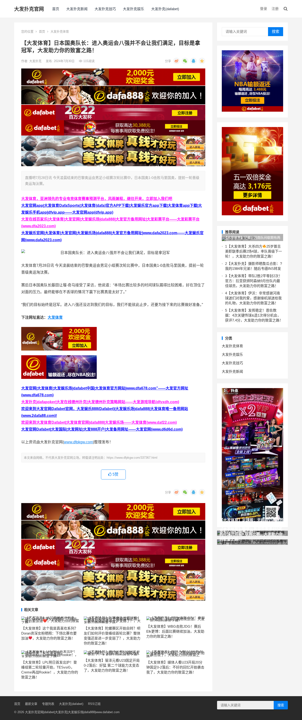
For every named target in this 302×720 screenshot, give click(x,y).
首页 (55, 9)
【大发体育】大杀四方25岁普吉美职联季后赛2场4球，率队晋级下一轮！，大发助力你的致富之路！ (253, 251)
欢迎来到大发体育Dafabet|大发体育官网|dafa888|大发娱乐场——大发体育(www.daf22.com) (99, 422)
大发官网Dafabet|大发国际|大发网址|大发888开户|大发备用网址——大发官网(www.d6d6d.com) (102, 429)
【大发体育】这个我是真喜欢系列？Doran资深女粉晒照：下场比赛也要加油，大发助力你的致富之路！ (49, 633)
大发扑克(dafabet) (165, 9)
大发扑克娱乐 (133, 9)
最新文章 (31, 704)
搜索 (275, 32)
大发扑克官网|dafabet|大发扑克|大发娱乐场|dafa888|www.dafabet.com (72, 712)
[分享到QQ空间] (202, 61)
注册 (275, 9)
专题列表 (48, 704)
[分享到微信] (185, 61)
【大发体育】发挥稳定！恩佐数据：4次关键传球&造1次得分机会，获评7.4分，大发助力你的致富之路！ (254, 315)
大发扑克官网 (29, 9)
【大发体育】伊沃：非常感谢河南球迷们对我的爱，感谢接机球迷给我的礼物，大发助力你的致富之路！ (253, 298)
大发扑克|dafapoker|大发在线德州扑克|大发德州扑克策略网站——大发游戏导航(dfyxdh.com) (100, 402)
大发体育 (55, 317)
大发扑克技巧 (105, 9)
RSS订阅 (94, 704)
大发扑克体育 (59, 31)
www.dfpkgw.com (78, 442)
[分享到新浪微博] (176, 61)
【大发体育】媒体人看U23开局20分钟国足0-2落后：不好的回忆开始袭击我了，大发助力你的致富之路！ (175, 667)
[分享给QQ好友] (193, 61)
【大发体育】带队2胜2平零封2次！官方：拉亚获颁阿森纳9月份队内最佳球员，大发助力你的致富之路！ (253, 281)
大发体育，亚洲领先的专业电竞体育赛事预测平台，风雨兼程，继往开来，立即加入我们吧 (96, 199)
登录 (263, 9)
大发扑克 (35, 61)
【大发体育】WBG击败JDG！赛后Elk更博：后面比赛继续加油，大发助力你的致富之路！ (175, 631)
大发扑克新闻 (77, 9)
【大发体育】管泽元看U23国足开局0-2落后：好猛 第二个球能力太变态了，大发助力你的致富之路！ (112, 665)
